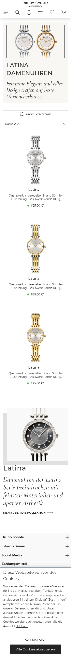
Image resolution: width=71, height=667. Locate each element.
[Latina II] (35, 159)
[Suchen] (17, 12)
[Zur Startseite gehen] (35, 4)
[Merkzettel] (52, 12)
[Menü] (5, 12)
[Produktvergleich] (40, 12)
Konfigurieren (35, 639)
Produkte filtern (38, 114)
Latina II (35, 189)
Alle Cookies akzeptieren (35, 649)
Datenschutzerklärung (29, 608)
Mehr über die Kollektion (24, 512)
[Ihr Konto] (29, 12)
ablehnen (22, 626)
